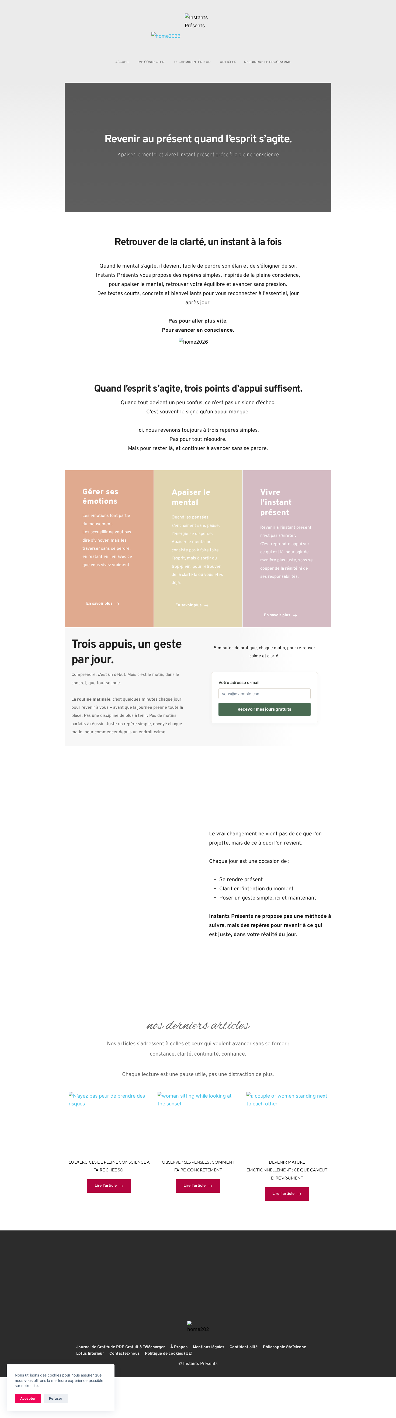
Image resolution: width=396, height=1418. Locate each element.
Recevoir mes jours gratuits (264, 709)
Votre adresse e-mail (238, 682)
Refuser (55, 1398)
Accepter (28, 1398)
